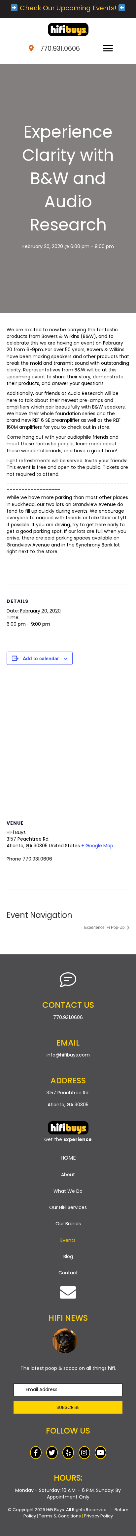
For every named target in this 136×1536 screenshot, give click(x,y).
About (68, 1174)
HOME (68, 1158)
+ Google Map (97, 845)
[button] (68, 1407)
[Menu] (108, 48)
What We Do (68, 1191)
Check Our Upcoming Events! (68, 8)
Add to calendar (41, 658)
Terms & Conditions (60, 1516)
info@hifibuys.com (68, 1055)
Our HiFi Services (68, 1207)
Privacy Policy (98, 1516)
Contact (68, 1272)
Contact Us (68, 1004)
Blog (68, 1256)
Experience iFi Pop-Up (105, 927)
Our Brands (68, 1223)
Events (68, 1240)
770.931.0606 (60, 48)
